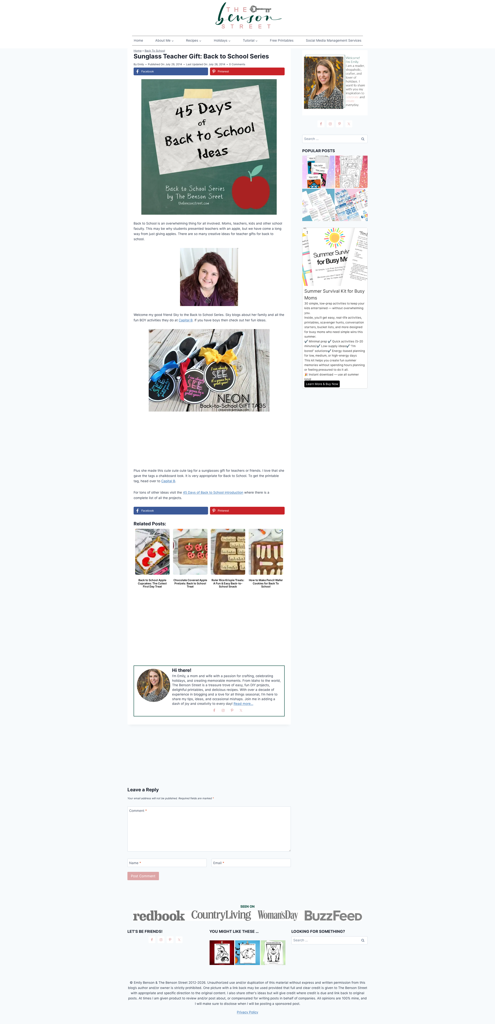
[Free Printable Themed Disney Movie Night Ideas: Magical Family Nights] (318, 205)
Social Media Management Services (333, 40)
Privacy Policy (247, 1012)
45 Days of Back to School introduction (213, 492)
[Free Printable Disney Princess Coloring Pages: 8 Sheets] (351, 172)
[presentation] (222, 952)
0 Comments (237, 64)
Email (218, 863)
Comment (138, 811)
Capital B (186, 320)
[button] (279, 84)
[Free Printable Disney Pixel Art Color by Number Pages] (318, 172)
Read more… (243, 704)
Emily (140, 64)
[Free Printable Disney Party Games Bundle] (351, 205)
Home (138, 40)
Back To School (155, 50)
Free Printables (282, 40)
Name (135, 863)
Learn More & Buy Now (322, 384)
